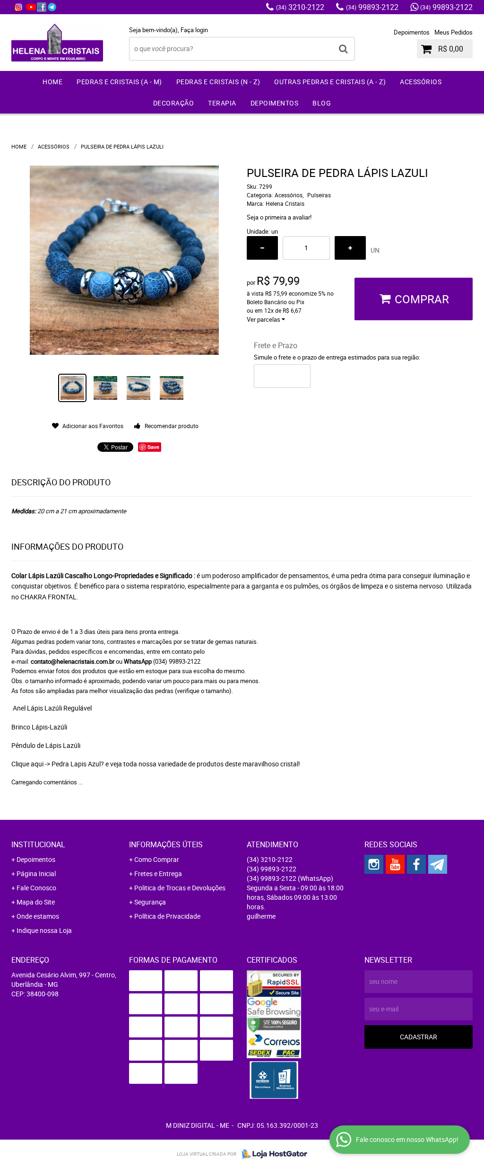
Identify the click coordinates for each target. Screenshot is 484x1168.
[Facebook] (41, 7)
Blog (321, 102)
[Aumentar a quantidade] (350, 248)
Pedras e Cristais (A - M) (119, 81)
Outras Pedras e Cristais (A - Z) (330, 81)
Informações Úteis (166, 844)
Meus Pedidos (453, 32)
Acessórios (420, 81)
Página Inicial (36, 873)
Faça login (194, 30)
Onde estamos (38, 916)
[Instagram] (18, 7)
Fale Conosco (36, 887)
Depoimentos (412, 32)
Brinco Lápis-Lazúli (39, 726)
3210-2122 (300, 7)
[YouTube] (31, 7)
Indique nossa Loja (44, 930)
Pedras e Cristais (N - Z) (218, 81)
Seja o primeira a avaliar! (279, 217)
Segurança (150, 901)
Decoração (173, 102)
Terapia (222, 102)
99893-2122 (372, 7)
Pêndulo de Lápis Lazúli (45, 745)
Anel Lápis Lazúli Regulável (51, 707)
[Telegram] (52, 7)
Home (52, 81)
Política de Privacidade (167, 916)
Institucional (38, 844)
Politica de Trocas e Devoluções (179, 887)
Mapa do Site (36, 901)
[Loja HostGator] (271, 1154)
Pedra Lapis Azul (76, 763)
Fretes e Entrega (158, 873)
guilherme (261, 916)
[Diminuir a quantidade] (262, 248)
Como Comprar (156, 859)
